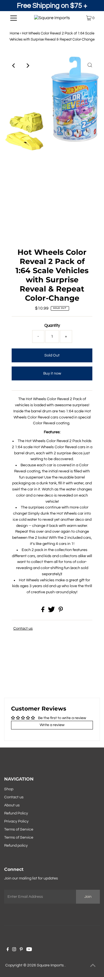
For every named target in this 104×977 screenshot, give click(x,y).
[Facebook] (7, 950)
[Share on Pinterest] (61, 611)
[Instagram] (14, 950)
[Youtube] (29, 950)
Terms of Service (18, 829)
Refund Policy (16, 813)
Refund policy (16, 846)
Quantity (52, 325)
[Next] (28, 65)
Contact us (23, 628)
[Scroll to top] (92, 965)
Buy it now (52, 373)
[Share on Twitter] (52, 611)
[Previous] (14, 65)
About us (12, 805)
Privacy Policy (16, 821)
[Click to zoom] (90, 65)
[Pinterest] (21, 950)
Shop (8, 789)
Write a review (52, 725)
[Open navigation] (13, 18)
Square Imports (51, 965)
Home (14, 33)
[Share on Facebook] (43, 611)
